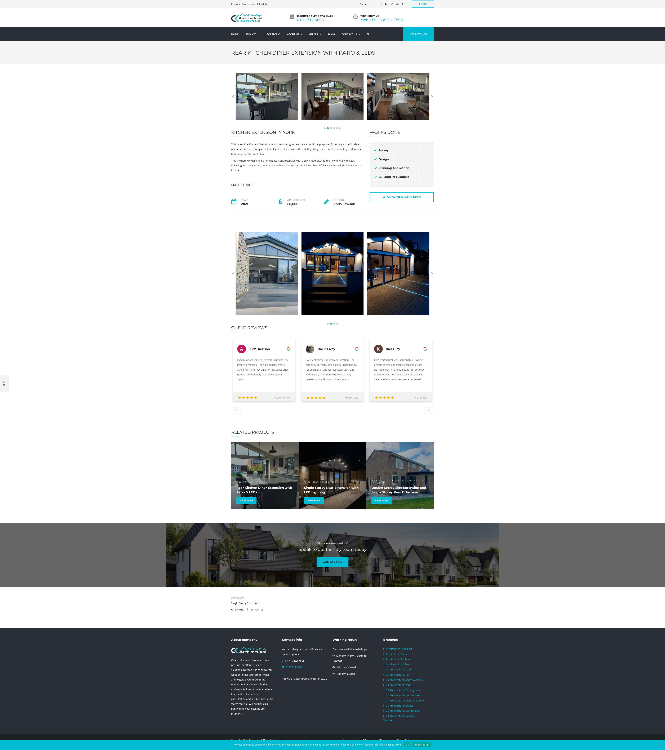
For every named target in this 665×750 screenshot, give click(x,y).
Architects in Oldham (398, 664)
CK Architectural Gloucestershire (405, 700)
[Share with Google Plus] (257, 609)
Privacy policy (421, 744)
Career (364, 4)
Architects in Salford (397, 654)
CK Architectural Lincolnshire (403, 695)
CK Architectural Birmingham (403, 690)
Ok (407, 744)
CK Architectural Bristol (399, 705)
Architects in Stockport (399, 648)
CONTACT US (332, 561)
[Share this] (247, 609)
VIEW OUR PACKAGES (404, 197)
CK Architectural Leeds (399, 669)
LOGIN (423, 4)
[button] (325, 128)
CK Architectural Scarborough (403, 710)
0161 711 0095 (310, 19)
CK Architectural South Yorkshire (405, 679)
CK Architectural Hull (398, 674)
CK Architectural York (398, 685)
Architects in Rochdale (399, 659)
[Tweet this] (252, 609)
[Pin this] (262, 609)
